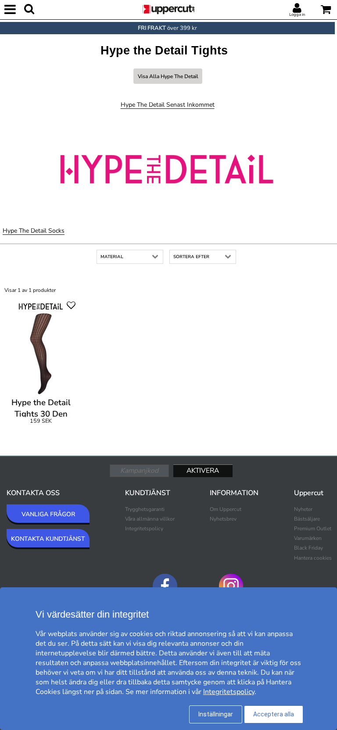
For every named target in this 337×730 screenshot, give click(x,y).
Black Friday (308, 547)
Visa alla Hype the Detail (168, 76)
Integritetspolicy (144, 528)
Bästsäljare (307, 518)
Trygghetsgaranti (145, 509)
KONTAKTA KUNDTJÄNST (48, 539)
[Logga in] (297, 8)
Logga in (297, 14)
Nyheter (303, 509)
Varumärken (308, 538)
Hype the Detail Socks (34, 231)
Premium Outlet (312, 528)
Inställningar (215, 714)
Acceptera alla (273, 714)
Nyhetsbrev (223, 518)
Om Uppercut (225, 509)
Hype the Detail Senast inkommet (168, 105)
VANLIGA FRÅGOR (48, 514)
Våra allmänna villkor (150, 518)
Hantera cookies (313, 557)
